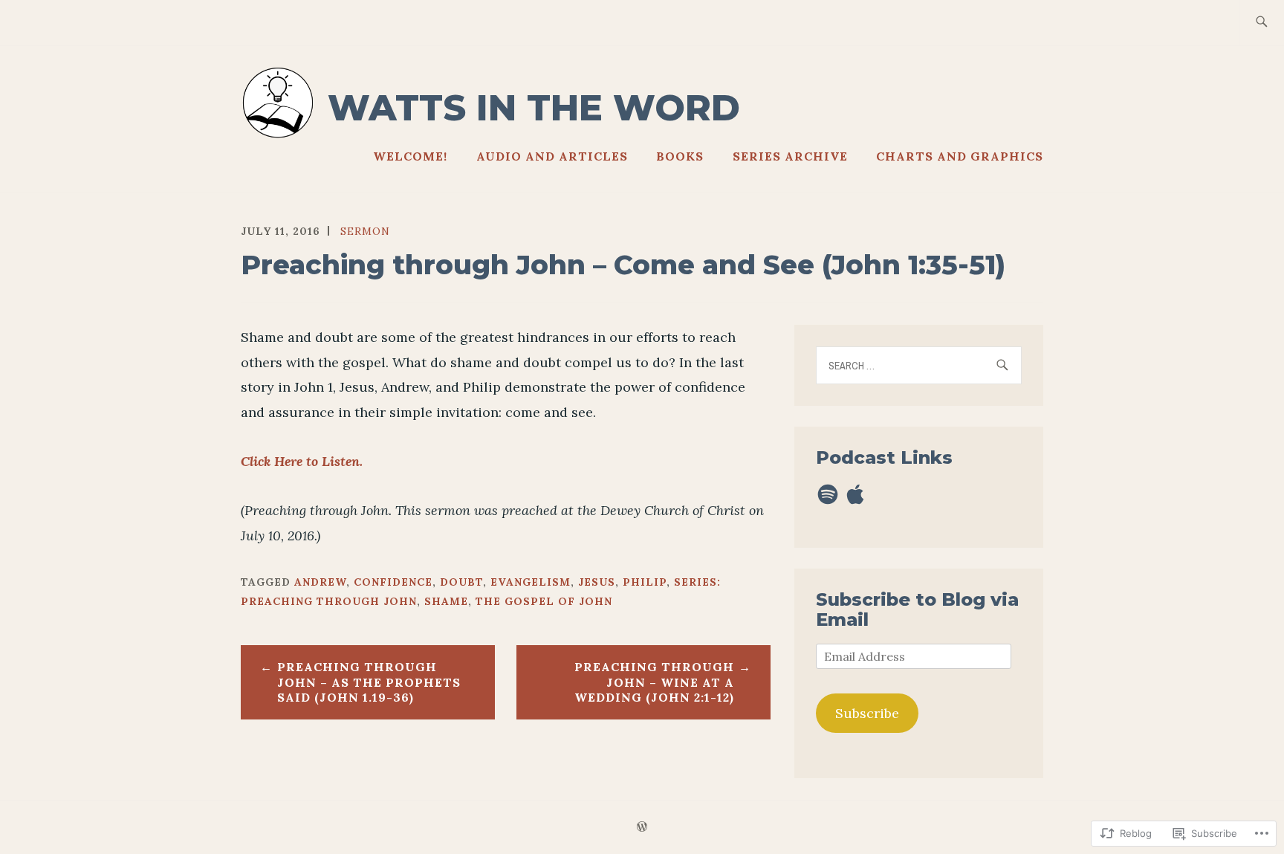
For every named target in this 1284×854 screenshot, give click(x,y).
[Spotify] (828, 494)
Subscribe (867, 713)
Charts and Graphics (959, 156)
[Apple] (855, 494)
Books (680, 156)
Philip (645, 582)
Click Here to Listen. (302, 461)
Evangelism (530, 582)
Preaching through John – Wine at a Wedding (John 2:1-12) (654, 682)
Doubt (461, 582)
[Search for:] (1261, 22)
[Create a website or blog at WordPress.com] (642, 827)
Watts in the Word (534, 107)
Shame (446, 601)
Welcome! (410, 156)
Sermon (365, 231)
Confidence (393, 582)
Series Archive (790, 156)
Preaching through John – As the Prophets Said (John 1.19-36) (369, 682)
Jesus (596, 582)
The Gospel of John (544, 601)
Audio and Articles (552, 156)
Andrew (320, 582)
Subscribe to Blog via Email (917, 609)
